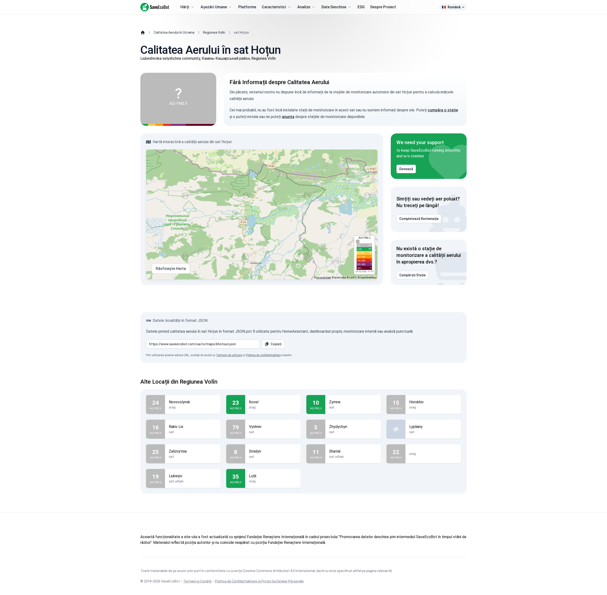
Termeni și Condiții (197, 581)
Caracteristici (274, 7)
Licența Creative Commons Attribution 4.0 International (273, 571)
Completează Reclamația (418, 219)
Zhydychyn (338, 426)
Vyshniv (255, 426)
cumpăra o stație (443, 110)
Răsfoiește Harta (171, 268)
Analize (303, 7)
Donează (406, 169)
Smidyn (255, 451)
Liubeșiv (175, 476)
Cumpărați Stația (412, 275)
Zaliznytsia (178, 451)
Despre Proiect (383, 7)
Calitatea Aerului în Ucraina (174, 32)
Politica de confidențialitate (263, 355)
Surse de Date (323, 277)
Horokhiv (416, 402)
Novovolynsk (179, 402)
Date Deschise (334, 7)
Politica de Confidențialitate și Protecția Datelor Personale (259, 581)
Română (454, 7)
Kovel (253, 402)
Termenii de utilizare (229, 355)
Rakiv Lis (176, 426)
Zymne (334, 402)
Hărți (184, 7)
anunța (288, 116)
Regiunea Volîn (214, 32)
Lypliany (416, 426)
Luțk (253, 476)
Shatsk (335, 451)
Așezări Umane (214, 7)
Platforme (247, 7)
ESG (361, 7)
